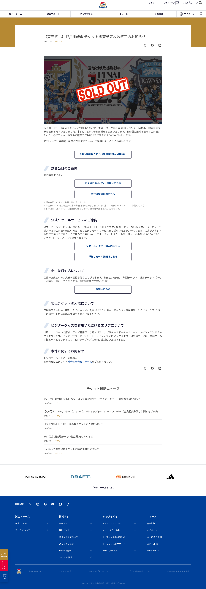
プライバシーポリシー (139, 571)
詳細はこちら (103, 289)
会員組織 (159, 13)
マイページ (189, 13)
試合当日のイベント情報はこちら (103, 183)
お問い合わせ (35, 571)
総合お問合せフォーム (80, 361)
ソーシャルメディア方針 (178, 571)
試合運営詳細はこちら (103, 194)
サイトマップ (64, 571)
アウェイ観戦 (65, 557)
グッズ (185, 2)
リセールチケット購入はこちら (103, 246)
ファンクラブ (169, 2)
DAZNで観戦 (65, 550)
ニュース (123, 13)
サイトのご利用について (99, 571)
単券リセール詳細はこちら (103, 256)
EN (197, 2)
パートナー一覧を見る (102, 487)
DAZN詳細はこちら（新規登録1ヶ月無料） (103, 154)
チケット (152, 2)
